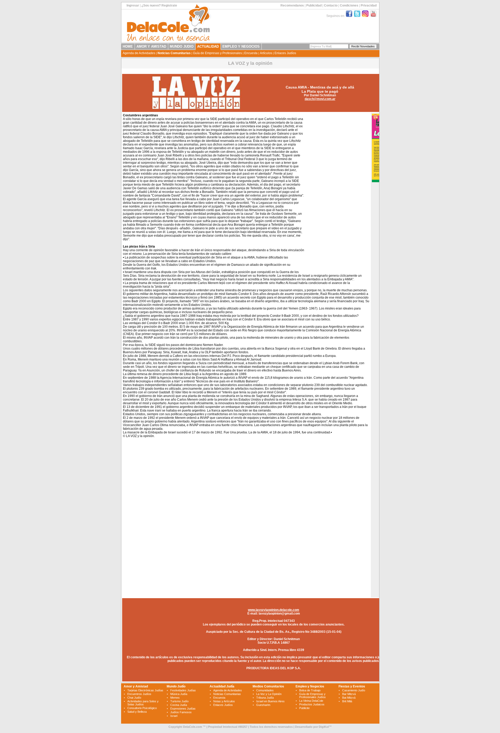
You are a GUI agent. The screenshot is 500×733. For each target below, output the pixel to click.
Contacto (331, 5)
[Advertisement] (337, 192)
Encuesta (251, 53)
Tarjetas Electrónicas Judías (145, 690)
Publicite (304, 708)
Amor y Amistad (136, 686)
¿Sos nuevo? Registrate (159, 5)
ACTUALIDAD (208, 46)
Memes (175, 697)
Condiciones (349, 5)
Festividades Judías (183, 690)
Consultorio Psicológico (142, 708)
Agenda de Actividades (139, 53)
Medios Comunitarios (268, 686)
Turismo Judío (179, 701)
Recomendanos (292, 5)
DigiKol (324, 726)
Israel (173, 715)
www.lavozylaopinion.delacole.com (273, 610)
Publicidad (314, 5)
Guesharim (263, 704)
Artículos (266, 53)
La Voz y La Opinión (269, 694)
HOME (128, 46)
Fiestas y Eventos (352, 686)
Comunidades (265, 690)
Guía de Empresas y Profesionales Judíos (312, 695)
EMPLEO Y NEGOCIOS (241, 46)
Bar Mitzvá (349, 694)
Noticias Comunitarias (174, 53)
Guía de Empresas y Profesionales (217, 53)
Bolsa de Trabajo (310, 690)
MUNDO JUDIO (181, 46)
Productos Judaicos (311, 704)
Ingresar (133, 5)
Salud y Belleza (137, 711)
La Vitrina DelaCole (311, 700)
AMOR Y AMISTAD (151, 46)
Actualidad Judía (222, 686)
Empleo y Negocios (310, 686)
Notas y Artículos (224, 701)
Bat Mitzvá (348, 697)
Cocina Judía (178, 704)
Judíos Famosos (181, 712)
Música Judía (178, 694)
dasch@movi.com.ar (320, 99)
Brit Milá (347, 701)
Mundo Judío (176, 686)
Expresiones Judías (183, 708)
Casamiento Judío (353, 690)
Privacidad (369, 5)
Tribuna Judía (265, 697)
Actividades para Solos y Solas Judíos (143, 703)
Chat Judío (134, 697)
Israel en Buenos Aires (270, 701)
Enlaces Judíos (285, 53)
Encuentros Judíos (139, 694)
